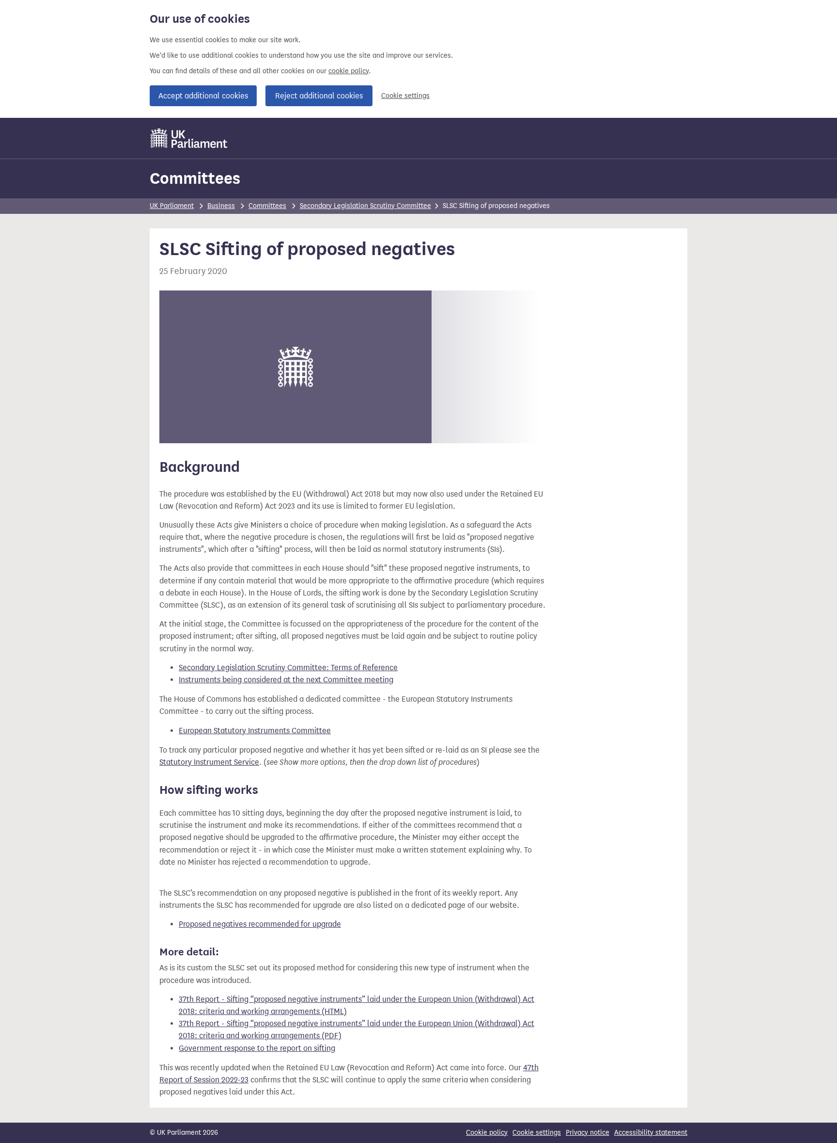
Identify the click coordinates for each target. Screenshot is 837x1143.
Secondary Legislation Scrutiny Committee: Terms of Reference (288, 667)
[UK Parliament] (189, 138)
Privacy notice (587, 1132)
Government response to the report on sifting (257, 1048)
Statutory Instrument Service (209, 762)
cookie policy (348, 71)
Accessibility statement (650, 1132)
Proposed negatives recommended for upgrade (260, 924)
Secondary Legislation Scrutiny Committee (365, 206)
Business (221, 206)
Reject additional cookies (319, 95)
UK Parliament (172, 206)
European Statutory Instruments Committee (255, 730)
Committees (195, 178)
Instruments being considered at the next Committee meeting (286, 679)
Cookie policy (487, 1132)
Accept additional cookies (203, 95)
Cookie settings (405, 96)
